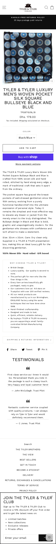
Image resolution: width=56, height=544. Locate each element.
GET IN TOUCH (28, 465)
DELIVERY (28, 475)
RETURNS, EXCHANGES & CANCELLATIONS (28, 480)
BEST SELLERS (28, 459)
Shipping (23, 121)
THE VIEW (28, 454)
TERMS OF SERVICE (28, 485)
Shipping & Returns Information (28, 340)
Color (27, 131)
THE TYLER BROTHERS (28, 449)
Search (28, 444)
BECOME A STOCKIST (28, 470)
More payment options (28, 164)
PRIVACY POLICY (28, 490)
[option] (28, 19)
